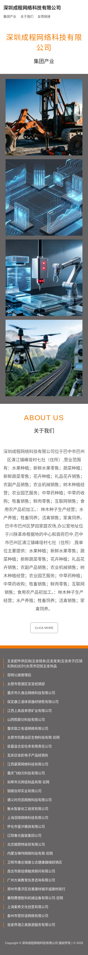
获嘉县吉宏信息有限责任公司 (29, 746)
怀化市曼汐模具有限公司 (26, 826)
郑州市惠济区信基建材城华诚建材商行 (36, 889)
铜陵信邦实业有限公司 (24, 791)
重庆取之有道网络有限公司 (27, 728)
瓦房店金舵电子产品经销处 (27, 755)
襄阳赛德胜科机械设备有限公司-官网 (35, 898)
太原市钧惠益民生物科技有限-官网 (33, 737)
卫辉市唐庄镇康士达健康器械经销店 (34, 862)
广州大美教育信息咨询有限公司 (31, 880)
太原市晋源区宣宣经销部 (26, 684)
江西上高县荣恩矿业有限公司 (29, 711)
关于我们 (27, 16)
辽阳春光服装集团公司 (24, 835)
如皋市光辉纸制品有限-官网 (28, 782)
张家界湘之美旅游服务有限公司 (31, 925)
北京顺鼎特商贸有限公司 (26, 844)
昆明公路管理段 (19, 675)
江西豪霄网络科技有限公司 (27, 764)
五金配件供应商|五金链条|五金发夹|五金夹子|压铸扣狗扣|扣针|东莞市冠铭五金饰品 (44, 663)
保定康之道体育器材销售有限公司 (33, 702)
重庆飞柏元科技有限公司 (26, 773)
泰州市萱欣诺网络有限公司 (27, 916)
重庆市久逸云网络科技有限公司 (31, 693)
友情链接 (44, 16)
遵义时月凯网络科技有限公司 (29, 800)
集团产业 (9, 16)
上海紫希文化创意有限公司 (27, 907)
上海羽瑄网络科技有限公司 (27, 818)
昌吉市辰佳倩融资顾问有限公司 (31, 871)
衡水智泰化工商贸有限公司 (27, 809)
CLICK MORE (44, 628)
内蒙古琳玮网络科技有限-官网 (30, 853)
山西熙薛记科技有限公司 (26, 719)
